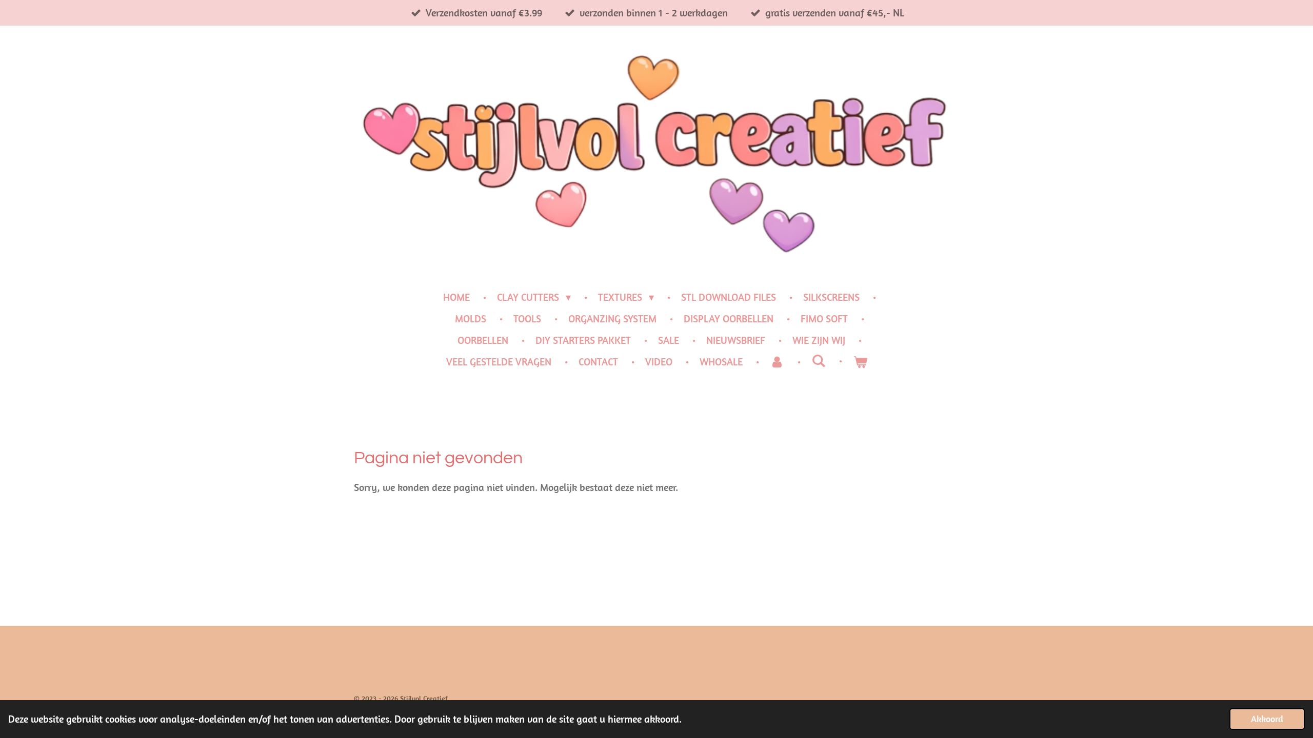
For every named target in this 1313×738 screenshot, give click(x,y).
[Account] (777, 362)
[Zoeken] (818, 360)
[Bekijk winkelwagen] (860, 362)
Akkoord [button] (1267, 719)
